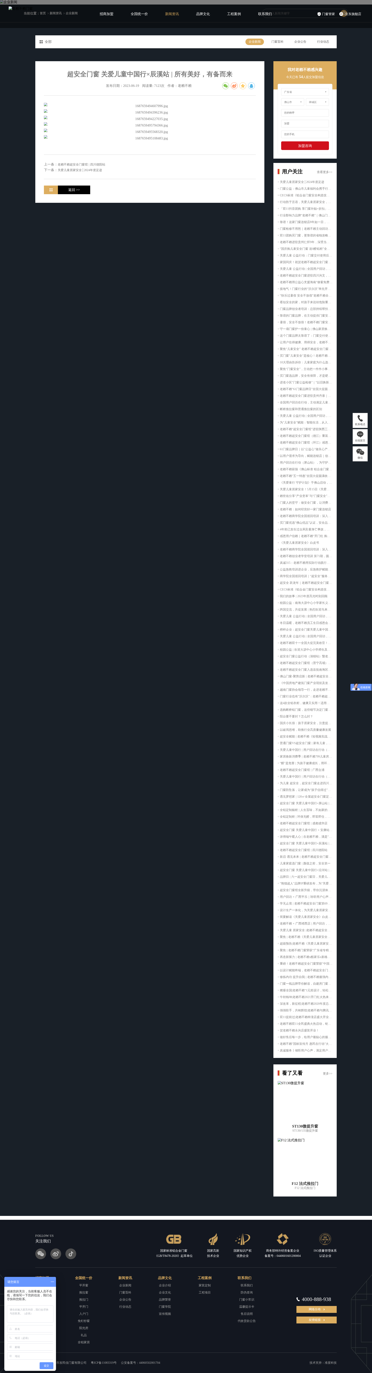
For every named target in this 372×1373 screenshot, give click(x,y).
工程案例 (234, 14)
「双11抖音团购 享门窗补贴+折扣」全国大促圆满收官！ (306, 208)
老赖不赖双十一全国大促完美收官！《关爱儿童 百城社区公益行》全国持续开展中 (306, 643)
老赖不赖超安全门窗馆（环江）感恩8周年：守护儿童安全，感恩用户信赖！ (306, 442)
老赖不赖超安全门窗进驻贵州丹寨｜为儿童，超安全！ (306, 395)
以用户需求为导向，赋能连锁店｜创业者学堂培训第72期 (306, 456)
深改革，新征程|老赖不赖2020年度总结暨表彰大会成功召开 (306, 1003)
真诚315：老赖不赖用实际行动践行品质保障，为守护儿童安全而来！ (306, 562)
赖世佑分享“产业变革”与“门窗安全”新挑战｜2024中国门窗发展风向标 (306, 496)
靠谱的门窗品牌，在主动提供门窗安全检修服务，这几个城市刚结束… (306, 315)
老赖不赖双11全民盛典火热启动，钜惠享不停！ (306, 1023)
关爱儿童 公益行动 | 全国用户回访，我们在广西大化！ (306, 616)
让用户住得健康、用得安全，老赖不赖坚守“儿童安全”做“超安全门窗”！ (306, 342)
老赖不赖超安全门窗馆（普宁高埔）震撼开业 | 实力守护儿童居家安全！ (306, 663)
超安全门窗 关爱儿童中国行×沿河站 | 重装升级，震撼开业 (306, 870)
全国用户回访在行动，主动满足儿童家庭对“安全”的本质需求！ (306, 402)
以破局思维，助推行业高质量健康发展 (305, 729)
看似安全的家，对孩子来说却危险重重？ (306, 302)
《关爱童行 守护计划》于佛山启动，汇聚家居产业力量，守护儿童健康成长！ (306, 482)
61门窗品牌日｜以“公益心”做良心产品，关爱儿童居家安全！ (306, 449)
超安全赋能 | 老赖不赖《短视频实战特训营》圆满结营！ (306, 736)
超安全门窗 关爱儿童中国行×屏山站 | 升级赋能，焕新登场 (306, 803)
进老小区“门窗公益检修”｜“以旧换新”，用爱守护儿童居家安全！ (306, 382)
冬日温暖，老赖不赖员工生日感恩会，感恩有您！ (306, 623)
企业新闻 (255, 41)
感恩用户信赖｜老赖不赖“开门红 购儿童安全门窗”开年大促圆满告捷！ (306, 536)
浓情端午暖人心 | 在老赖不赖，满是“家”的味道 (306, 836)
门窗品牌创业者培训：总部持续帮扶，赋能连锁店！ (306, 309)
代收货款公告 (247, 1321)
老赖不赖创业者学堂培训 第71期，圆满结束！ (306, 556)
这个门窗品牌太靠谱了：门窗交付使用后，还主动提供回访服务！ (306, 335)
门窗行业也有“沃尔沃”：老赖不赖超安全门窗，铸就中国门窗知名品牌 (306, 696)
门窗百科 (277, 41)
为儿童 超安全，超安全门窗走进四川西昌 (306, 783)
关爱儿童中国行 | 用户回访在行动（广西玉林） (306, 776)
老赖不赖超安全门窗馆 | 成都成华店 (303, 823)
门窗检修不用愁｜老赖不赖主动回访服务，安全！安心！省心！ (306, 228)
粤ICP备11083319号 (104, 1362)
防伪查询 (247, 1292)
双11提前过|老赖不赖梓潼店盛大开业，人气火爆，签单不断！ (306, 1017)
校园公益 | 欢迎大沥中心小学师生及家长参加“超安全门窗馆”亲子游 (306, 649)
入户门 (83, 1313)
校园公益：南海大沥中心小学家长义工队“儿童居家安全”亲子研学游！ (306, 602)
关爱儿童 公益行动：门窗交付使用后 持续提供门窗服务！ (306, 255)
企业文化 (165, 1292)
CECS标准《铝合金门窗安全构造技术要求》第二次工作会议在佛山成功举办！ (306, 195)
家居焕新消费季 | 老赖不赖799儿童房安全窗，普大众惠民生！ (306, 756)
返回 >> (74, 190)
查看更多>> (324, 172)
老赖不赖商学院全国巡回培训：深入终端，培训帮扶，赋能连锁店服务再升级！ (306, 549)
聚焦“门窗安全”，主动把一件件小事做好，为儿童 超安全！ (306, 369)
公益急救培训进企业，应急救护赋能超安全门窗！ (306, 569)
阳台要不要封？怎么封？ (296, 716)
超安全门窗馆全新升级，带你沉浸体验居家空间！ (306, 890)
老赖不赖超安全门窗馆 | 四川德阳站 (303, 850)
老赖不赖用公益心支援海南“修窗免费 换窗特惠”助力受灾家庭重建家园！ (306, 282)
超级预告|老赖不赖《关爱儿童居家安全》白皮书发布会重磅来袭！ (306, 943)
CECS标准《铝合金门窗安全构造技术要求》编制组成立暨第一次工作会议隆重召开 (306, 589)
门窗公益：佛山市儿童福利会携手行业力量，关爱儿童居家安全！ (306, 188)
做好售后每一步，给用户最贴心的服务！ (306, 1037)
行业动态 (323, 41)
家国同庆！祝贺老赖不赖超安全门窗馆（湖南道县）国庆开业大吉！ (306, 262)
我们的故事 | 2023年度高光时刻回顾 (303, 596)
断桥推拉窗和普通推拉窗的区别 (301, 409)
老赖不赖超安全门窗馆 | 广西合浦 (302, 770)
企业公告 (300, 41)
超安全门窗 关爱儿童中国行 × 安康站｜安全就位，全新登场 (306, 830)
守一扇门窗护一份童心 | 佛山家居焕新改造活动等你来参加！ (306, 329)
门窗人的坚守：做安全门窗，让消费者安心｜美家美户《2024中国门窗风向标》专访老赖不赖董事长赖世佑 (306, 502)
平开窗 (83, 1285)
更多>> (327, 1073)
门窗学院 (165, 1306)
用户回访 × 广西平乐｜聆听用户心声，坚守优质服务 (306, 896)
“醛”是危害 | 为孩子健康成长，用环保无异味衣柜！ (306, 763)
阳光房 (83, 1328)
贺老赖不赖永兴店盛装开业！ (299, 1030)
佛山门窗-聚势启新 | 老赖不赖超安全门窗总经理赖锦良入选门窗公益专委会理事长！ (306, 676)
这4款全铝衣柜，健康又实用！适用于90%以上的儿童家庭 (306, 703)
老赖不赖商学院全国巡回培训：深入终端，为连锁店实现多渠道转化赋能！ (306, 516)
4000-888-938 (316, 1299)
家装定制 (205, 1285)
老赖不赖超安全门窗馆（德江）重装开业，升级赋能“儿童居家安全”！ (306, 435)
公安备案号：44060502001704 (140, 1362)
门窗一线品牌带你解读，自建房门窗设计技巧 (306, 983)
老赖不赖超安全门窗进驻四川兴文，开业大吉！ (306, 275)
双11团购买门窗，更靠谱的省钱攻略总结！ (306, 235)
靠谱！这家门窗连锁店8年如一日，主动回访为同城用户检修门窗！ (306, 222)
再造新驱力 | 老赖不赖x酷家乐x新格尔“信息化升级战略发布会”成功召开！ (306, 957)
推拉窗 (83, 1292)
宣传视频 (165, 1313)
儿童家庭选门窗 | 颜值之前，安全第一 (305, 863)
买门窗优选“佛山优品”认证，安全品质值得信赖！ (306, 522)
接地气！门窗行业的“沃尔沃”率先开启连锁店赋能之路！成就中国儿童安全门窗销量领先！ (306, 289)
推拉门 (83, 1299)
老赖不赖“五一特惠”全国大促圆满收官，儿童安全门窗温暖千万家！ (306, 476)
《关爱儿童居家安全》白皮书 (299, 542)
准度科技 (331, 1362)
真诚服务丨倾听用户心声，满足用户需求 (306, 1050)
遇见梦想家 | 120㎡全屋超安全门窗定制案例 (306, 796)
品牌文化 (203, 14)
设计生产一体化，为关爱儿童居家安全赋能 (306, 910)
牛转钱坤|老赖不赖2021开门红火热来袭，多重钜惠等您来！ (306, 997)
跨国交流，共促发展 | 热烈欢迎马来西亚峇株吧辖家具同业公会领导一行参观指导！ (306, 609)
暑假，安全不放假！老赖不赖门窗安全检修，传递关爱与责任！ (306, 322)
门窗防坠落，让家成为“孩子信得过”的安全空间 (306, 790)
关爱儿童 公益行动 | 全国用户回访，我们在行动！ (306, 415)
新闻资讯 (172, 14)
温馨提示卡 (246, 1306)
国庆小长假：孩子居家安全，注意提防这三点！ (306, 723)
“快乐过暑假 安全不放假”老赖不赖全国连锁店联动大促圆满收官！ (306, 295)
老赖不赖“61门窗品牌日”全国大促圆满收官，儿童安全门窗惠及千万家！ (306, 389)
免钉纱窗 (84, 1321)
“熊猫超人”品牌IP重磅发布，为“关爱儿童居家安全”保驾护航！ (306, 883)
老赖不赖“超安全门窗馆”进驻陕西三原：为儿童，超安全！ (306, 429)
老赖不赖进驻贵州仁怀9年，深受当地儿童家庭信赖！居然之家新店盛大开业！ (306, 242)
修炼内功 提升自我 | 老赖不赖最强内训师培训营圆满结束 (306, 977)
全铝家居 (84, 1342)
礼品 (84, 1335)
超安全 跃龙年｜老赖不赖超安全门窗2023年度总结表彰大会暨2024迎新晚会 (306, 582)
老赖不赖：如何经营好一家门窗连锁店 (305, 509)
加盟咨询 (305, 146)
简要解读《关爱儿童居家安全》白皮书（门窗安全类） (306, 916)
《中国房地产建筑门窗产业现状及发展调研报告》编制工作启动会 (306, 683)
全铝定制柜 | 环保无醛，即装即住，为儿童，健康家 (306, 816)
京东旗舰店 (353, 14)
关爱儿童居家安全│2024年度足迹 (302, 182)
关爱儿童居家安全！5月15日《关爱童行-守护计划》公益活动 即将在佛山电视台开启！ (306, 489)
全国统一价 (139, 14)
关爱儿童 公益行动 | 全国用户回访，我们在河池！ (306, 636)
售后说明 (247, 1313)
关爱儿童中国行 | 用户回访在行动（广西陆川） (306, 749)
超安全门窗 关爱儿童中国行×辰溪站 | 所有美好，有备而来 (306, 843)
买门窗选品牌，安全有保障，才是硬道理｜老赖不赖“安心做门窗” (306, 375)
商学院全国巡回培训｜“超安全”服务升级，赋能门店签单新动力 (306, 576)
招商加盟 (106, 14)
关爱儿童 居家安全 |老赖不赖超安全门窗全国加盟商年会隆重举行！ (306, 930)
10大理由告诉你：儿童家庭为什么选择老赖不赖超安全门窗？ (306, 362)
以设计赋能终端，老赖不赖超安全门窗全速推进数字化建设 (306, 970)
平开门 (83, 1306)
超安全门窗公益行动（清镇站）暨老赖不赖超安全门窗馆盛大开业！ (306, 656)
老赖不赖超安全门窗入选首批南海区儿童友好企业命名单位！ (306, 669)
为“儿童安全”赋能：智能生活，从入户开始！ (306, 422)
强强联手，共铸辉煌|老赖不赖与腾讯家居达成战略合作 (306, 1010)
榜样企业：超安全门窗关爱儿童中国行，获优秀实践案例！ (306, 629)
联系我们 (265, 14)
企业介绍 (165, 1285)
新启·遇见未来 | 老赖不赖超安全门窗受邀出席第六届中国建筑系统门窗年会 (306, 856)
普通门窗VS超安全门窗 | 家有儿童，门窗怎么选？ (306, 743)
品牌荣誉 (165, 1299)
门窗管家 (328, 14)
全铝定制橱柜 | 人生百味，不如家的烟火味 (306, 810)
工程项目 (205, 1292)
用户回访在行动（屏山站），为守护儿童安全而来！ (306, 462)
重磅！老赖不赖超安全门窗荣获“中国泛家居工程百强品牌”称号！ (306, 963)
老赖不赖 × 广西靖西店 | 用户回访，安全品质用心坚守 (306, 923)
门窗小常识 (246, 1299)
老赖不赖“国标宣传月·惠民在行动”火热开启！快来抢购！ (306, 1043)
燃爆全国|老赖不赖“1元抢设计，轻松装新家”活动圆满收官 (306, 990)
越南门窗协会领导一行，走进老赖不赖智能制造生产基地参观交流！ (306, 689)
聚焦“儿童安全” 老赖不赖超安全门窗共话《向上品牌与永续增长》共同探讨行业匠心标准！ (306, 349)
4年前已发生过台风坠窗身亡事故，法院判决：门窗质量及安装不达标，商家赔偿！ (306, 529)
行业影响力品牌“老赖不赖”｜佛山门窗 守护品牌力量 (306, 215)
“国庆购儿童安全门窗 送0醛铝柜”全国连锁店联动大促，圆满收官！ (306, 248)
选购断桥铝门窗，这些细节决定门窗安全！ (306, 709)
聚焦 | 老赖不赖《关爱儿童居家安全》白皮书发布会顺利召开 (306, 937)
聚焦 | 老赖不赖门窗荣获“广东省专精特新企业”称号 (306, 950)
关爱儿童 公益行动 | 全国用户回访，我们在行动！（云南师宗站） (306, 268)
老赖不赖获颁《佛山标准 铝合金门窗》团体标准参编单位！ (306, 469)
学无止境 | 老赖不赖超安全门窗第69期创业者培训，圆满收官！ (306, 903)
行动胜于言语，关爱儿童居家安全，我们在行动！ (306, 202)
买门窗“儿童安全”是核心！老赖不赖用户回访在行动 (306, 355)
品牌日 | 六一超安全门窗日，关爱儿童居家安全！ (306, 876)
